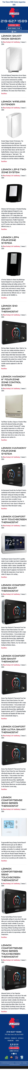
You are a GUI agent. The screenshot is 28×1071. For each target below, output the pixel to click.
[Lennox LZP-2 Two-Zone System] (14, 193)
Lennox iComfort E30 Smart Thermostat (13, 659)
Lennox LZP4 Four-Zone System (10, 240)
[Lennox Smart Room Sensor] (14, 59)
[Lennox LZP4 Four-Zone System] (14, 264)
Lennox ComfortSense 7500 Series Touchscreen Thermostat (11, 951)
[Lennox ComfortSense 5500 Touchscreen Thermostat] (14, 901)
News (17, 1040)
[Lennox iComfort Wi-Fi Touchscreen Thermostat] (14, 543)
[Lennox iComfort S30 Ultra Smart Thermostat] (14, 753)
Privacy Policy (18, 1063)
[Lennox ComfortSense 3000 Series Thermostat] (14, 827)
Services (7, 1038)
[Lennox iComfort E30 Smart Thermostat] (14, 682)
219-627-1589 (14, 21)
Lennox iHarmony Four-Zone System (13, 451)
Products (14, 1038)
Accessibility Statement (15, 1064)
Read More (4, 93)
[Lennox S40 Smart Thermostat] (14, 332)
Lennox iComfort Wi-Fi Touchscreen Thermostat (14, 519)
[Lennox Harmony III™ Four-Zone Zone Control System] (14, 406)
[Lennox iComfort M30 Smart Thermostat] (14, 612)
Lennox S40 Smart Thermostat (9, 309)
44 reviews (16, 1046)
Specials (20, 1038)
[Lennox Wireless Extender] (14, 125)
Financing (11, 1040)
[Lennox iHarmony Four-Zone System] (14, 474)
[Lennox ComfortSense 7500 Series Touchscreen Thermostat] (14, 977)
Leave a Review (14, 1048)
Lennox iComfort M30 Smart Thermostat (13, 588)
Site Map (25, 1063)
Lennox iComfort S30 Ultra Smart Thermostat (13, 729)
